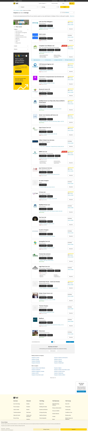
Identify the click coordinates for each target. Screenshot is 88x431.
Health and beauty (42, 415)
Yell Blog (41, 401)
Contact (53, 416)
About (53, 419)
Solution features (55, 413)
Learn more (18, 83)
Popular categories (42, 3)
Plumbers (28, 406)
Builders (28, 403)
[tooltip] (64, 46)
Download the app (54, 0)
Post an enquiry (16, 406)
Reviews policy (68, 415)
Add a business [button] (52, 350)
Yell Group (68, 401)
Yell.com (15, 0)
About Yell (67, 403)
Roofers (27, 409)
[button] (37, 7)
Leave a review (16, 409)
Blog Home (41, 403)
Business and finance (43, 409)
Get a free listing (61, 0)
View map (21, 22)
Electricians (28, 412)
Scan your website (55, 410)
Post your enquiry (55, 3)
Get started (18, 71)
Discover (28, 401)
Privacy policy (67, 406)
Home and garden (42, 418)
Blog (63, 3)
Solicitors (28, 419)
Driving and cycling (43, 412)
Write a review (70, 24)
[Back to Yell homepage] (16, 3)
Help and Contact (16, 415)
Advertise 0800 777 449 (70, 0)
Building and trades (43, 406)
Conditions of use (68, 412)
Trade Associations (17, 412)
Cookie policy (67, 409)
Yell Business (20, 0)
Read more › (72, 16)
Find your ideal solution (56, 407)
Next (70, 341)
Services (15, 401)
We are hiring (16, 418)
